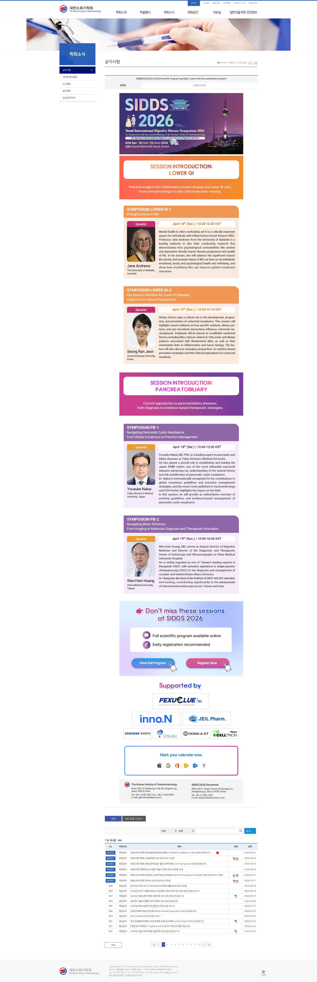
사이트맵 (226, 3)
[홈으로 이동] (80, 9)
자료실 (217, 12)
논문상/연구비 (69, 98)
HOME (194, 3)
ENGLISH (253, 3)
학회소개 (121, 12)
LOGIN (206, 3)
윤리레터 (67, 91)
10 (199, 944)
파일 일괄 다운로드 (134, 818)
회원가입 (216, 3)
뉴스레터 (67, 84)
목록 (113, 818)
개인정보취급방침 (116, 975)
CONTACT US (239, 3)
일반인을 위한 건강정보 (243, 12)
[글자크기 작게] (252, 63)
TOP (263, 975)
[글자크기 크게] (249, 63)
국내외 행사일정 (70, 77)
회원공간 (193, 12)
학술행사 (145, 12)
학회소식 (169, 12)
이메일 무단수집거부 (134, 975)
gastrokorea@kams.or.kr (167, 972)
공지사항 (67, 70)
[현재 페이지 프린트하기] (256, 63)
